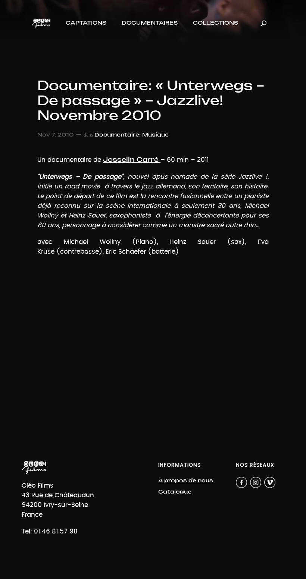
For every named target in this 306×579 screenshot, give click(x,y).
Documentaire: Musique (131, 135)
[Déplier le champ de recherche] (263, 23)
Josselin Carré (131, 160)
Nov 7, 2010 (55, 135)
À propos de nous (185, 480)
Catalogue (174, 492)
